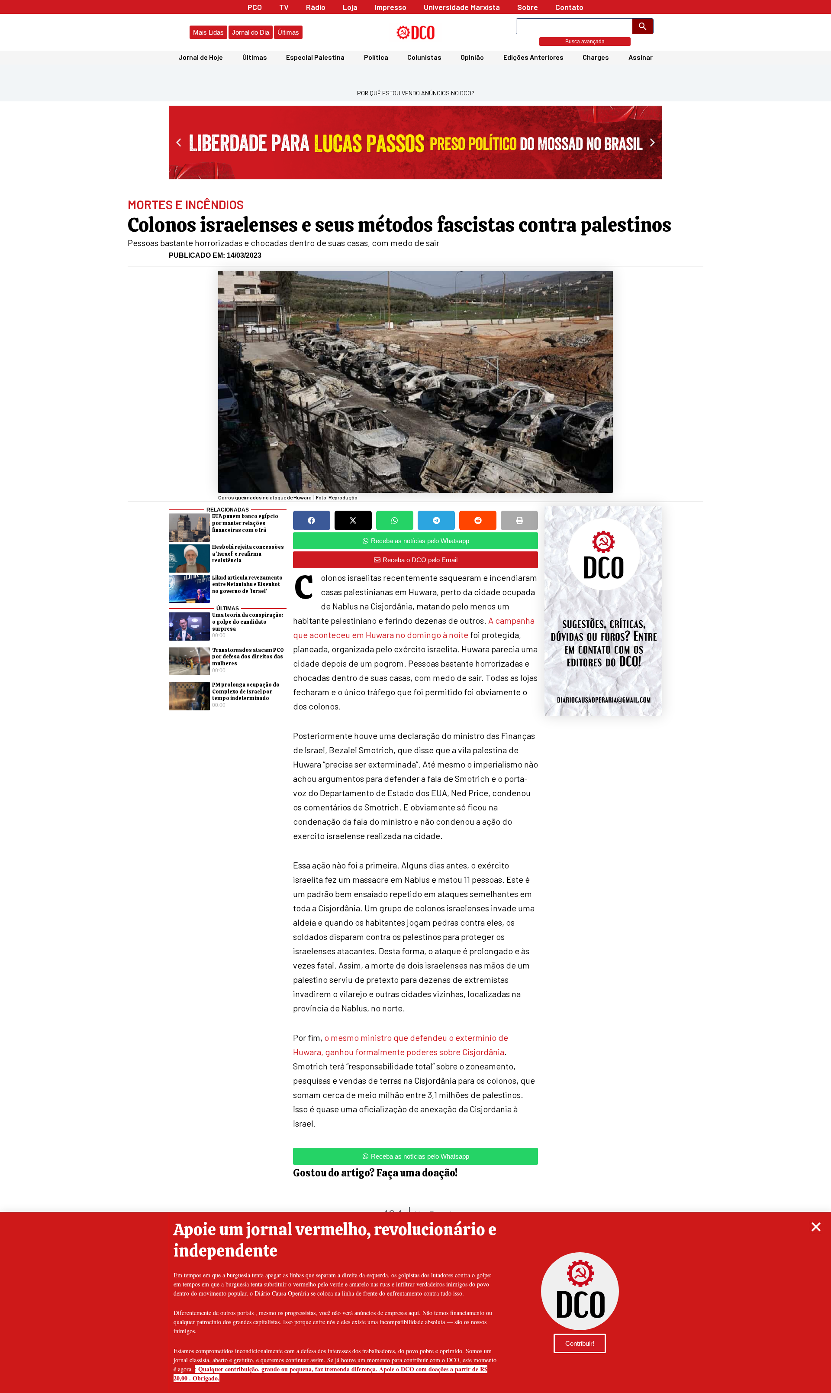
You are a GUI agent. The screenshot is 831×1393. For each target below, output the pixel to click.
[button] (816, 1227)
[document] (415, 696)
